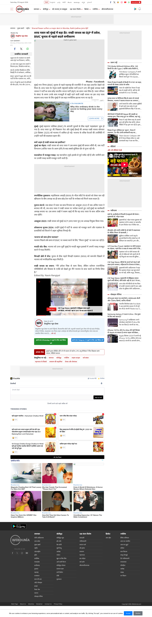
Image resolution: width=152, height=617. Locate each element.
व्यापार (36, 593)
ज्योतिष (95, 9)
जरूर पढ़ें (113, 62)
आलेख (58, 551)
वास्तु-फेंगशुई (123, 555)
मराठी (64, 2)
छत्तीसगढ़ (37, 565)
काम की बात (38, 579)
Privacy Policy (58, 604)
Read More (51, 309)
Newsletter (135, 2)
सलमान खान (60, 569)
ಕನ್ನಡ (83, 2)
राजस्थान (36, 576)
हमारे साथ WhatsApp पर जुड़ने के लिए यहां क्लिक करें (51, 341)
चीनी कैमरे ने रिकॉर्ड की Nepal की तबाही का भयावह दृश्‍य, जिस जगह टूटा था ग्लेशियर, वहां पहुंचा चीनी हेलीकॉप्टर (124, 115)
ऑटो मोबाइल (38, 582)
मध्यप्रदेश (37, 562)
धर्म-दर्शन (82, 562)
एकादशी (82, 538)
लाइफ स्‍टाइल (76, 358)
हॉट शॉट (59, 541)
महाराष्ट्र (36, 572)
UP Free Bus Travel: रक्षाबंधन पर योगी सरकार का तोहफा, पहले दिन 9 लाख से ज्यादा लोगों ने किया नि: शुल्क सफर (125, 247)
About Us (23, 604)
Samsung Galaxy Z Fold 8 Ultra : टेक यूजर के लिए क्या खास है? (124, 315)
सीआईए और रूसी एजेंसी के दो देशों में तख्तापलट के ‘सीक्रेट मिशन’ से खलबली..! (124, 231)
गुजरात (36, 569)
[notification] (140, 9)
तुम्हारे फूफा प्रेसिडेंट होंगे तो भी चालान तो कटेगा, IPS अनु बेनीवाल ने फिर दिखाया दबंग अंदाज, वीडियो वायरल (73, 352)
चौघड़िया (122, 565)
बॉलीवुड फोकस (61, 565)
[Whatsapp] (128, 2)
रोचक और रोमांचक (71, 361)
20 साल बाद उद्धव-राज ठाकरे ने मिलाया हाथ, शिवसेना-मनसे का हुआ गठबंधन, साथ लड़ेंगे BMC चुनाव (20, 65)
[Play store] (135, 9)
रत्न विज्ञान (123, 576)
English (52, 2)
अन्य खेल (108, 538)
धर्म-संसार (86, 358)
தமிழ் (58, 2)
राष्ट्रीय (28, 28)
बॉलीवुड (45, 9)
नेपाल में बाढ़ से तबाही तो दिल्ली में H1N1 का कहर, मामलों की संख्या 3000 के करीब (125, 83)
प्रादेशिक (36, 558)
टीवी (58, 576)
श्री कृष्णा (82, 548)
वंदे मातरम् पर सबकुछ (59, 9)
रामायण (82, 551)
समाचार (36, 9)
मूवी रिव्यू (59, 548)
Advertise (31, 604)
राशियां (122, 548)
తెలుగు (70, 2)
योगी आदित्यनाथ (39, 538)
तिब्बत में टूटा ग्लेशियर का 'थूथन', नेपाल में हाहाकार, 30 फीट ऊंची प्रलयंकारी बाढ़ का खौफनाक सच (121, 131)
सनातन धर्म (83, 545)
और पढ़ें (53, 333)
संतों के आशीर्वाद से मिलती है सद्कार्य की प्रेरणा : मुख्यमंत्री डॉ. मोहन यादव (124, 215)
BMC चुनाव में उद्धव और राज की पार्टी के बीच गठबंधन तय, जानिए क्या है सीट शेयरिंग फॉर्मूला (20, 77)
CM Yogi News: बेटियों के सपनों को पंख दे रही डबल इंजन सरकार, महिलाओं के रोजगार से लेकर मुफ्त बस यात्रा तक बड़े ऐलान (124, 263)
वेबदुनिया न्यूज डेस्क (22, 36)
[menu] (12, 9)
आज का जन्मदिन (125, 541)
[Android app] (19, 526)
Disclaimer (39, 604)
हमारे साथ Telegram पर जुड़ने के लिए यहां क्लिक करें (87, 340)
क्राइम (36, 586)
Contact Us (48, 604)
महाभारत (82, 555)
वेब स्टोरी (59, 545)
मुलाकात (59, 579)
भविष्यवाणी (83, 541)
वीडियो (112, 146)
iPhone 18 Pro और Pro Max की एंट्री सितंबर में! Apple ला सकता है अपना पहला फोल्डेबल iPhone (124, 331)
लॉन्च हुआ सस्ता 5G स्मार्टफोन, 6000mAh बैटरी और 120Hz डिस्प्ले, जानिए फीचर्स (124, 299)
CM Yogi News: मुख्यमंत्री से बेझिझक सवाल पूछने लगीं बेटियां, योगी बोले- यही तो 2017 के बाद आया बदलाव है (124, 279)
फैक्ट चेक (37, 589)
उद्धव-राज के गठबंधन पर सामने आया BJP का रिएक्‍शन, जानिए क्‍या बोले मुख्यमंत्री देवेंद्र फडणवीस (20, 59)
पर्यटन (58, 555)
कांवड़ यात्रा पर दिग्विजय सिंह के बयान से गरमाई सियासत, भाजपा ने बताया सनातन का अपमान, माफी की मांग (123, 99)
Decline (138, 613)
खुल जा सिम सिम (61, 558)
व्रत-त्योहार (82, 558)
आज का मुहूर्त (124, 545)
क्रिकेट (86, 9)
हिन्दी (46, 2)
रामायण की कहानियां (55, 361)
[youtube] (125, 2)
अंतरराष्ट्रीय (37, 551)
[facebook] (110, 2)
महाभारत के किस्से (41, 361)
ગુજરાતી (89, 2)
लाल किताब (123, 551)
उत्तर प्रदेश (37, 541)
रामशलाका (123, 562)
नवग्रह (122, 572)
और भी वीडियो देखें (115, 150)
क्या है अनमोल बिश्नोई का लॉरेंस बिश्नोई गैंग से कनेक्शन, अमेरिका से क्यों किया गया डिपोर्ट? (21, 71)
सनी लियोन (60, 572)
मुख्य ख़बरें (20, 28)
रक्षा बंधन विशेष (75, 9)
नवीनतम (113, 210)
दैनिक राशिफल (124, 538)
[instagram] (121, 2)
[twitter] (114, 2)
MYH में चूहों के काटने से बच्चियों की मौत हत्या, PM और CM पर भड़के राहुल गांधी (20, 83)
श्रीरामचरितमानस (107, 9)
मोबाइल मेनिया (115, 294)
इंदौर (35, 555)
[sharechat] (118, 2)
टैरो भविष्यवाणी (124, 558)
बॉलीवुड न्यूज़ (60, 538)
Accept (128, 613)
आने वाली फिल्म (61, 562)
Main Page (14, 604)
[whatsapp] (27, 49)
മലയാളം (77, 2)
